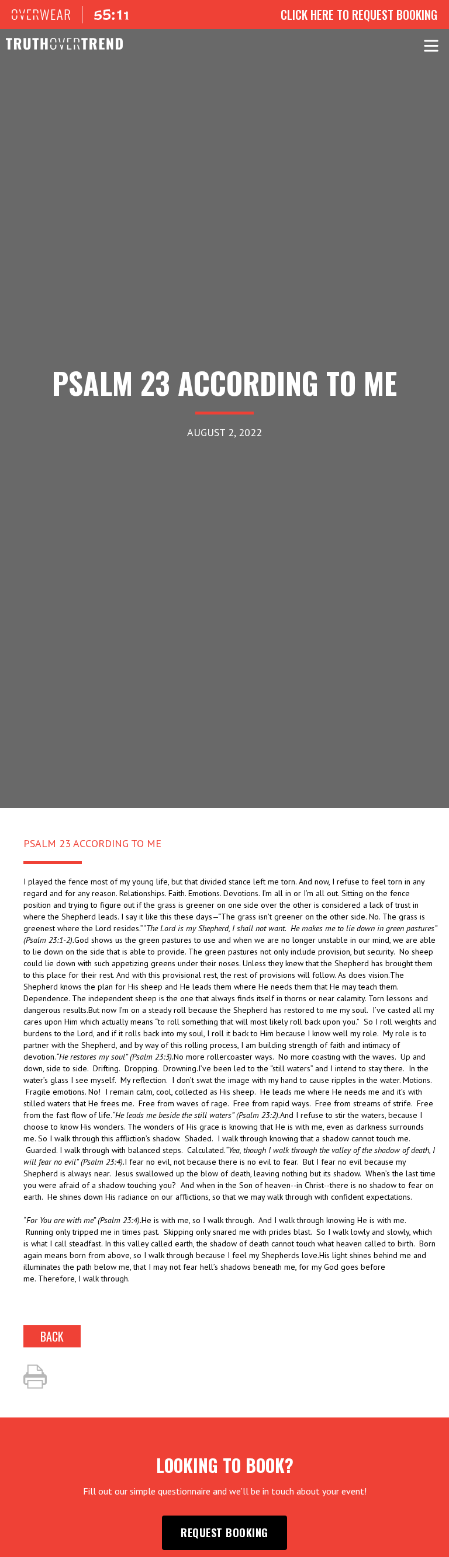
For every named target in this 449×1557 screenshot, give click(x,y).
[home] (58, 43)
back (52, 1336)
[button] (431, 43)
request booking (224, 1532)
